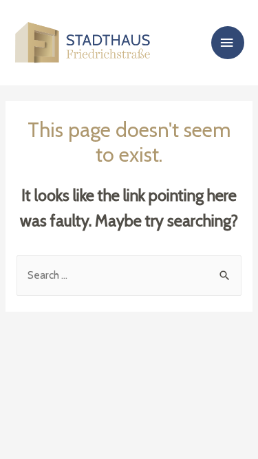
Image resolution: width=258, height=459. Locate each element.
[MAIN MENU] (227, 43)
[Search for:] (129, 274)
